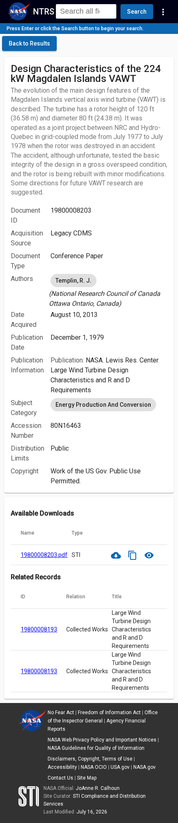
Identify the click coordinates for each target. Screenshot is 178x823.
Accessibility (62, 767)
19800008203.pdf (44, 555)
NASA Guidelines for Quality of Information (96, 748)
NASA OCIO (94, 767)
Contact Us (60, 778)
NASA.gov (144, 767)
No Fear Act (61, 712)
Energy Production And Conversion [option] (103, 404)
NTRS (43, 12)
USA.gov (120, 767)
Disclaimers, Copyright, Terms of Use (90, 759)
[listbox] (109, 290)
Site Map (86, 778)
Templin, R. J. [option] (73, 280)
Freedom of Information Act (109, 712)
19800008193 (39, 629)
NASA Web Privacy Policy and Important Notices (102, 740)
